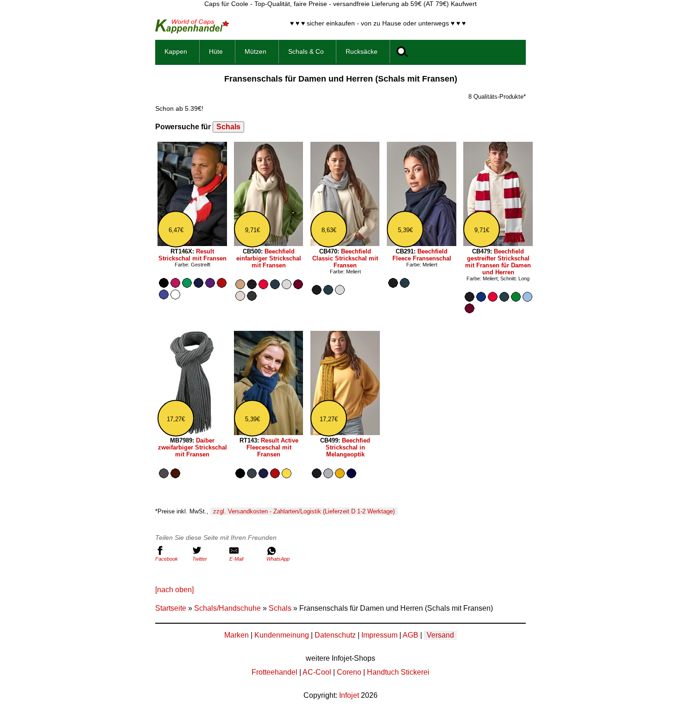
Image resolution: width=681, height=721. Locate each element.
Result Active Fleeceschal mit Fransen (272, 447)
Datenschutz (335, 635)
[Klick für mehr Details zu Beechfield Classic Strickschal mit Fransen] (345, 243)
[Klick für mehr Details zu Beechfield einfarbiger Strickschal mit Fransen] (268, 243)
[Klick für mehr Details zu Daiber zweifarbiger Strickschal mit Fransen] (192, 432)
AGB (410, 635)
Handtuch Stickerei (398, 672)
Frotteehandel (274, 672)
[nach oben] (174, 590)
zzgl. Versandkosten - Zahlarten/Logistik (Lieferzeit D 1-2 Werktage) (304, 511)
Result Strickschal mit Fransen (192, 255)
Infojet (349, 695)
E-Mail (236, 559)
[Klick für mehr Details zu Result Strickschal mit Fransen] (192, 243)
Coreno (349, 672)
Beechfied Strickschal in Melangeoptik (348, 447)
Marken (236, 635)
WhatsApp (278, 559)
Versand (440, 635)
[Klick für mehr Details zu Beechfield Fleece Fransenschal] (421, 243)
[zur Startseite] (192, 31)
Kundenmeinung (281, 635)
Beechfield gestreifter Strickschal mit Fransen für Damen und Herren (498, 262)
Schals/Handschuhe (227, 608)
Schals (228, 127)
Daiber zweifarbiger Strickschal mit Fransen (192, 447)
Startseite (170, 608)
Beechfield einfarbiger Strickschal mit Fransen (268, 258)
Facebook (166, 559)
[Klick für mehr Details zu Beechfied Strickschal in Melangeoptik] (345, 432)
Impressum (379, 635)
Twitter (199, 559)
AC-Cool (317, 672)
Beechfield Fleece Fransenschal (421, 255)
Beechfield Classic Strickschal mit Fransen (345, 258)
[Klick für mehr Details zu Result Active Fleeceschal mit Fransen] (268, 432)
